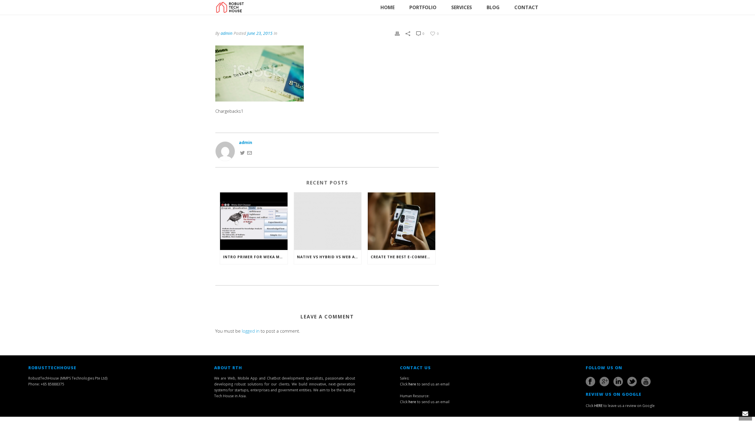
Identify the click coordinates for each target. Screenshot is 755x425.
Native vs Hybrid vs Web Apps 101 (329, 256)
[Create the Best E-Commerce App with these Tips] (401, 221)
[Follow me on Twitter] (242, 152)
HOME (387, 7)
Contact (526, 7)
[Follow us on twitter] (632, 381)
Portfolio (422, 7)
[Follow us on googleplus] (604, 381)
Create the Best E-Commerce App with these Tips (403, 256)
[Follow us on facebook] (590, 381)
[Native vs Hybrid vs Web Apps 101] (328, 221)
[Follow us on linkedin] (618, 381)
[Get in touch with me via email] (249, 152)
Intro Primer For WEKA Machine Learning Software (255, 256)
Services (461, 7)
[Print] (397, 33)
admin (226, 33)
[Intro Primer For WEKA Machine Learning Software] (254, 221)
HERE (598, 405)
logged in (251, 331)
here (412, 384)
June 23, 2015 (260, 33)
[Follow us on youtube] (646, 381)
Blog (493, 7)
